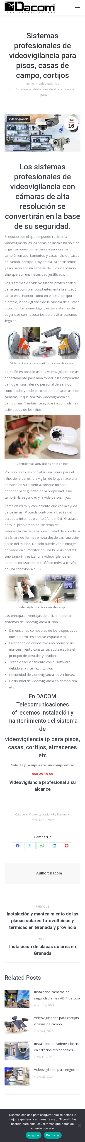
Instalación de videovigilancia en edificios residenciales (56, 1046)
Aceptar (33, 1135)
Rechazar (52, 1135)
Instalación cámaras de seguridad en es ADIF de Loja (57, 995)
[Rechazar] (79, 1125)
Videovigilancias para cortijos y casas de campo (56, 1020)
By (60, 814)
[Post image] (17, 999)
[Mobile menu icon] (77, 7)
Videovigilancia (18, 119)
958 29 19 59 (42, 773)
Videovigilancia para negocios (56, 1069)
